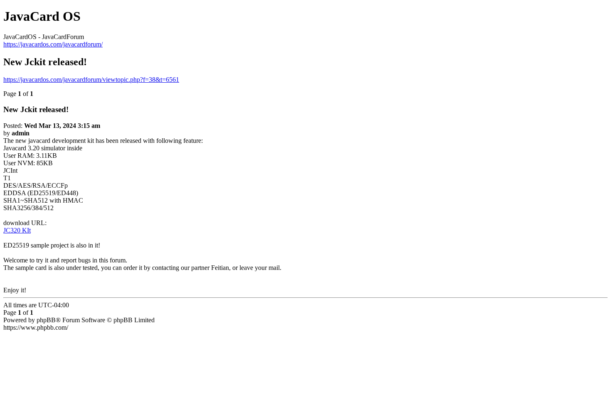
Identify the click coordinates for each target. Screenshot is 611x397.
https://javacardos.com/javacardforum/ (53, 44)
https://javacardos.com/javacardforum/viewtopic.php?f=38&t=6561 (91, 79)
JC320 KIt (17, 230)
